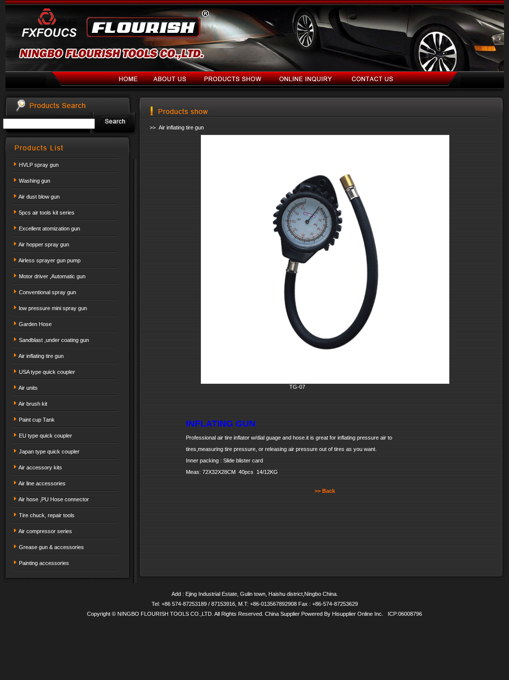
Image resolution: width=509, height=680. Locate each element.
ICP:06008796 (405, 614)
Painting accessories (44, 563)
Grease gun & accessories (51, 547)
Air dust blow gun (39, 197)
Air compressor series (45, 531)
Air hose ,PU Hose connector (53, 499)
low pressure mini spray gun (53, 308)
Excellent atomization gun (49, 228)
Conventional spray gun (47, 292)
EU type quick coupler (45, 436)
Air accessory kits (40, 467)
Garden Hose (35, 324)
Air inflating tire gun (41, 356)
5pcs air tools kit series (47, 213)
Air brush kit (32, 404)
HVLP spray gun (39, 165)
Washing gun (34, 181)
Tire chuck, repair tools (47, 515)
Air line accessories (42, 483)
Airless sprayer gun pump (49, 260)
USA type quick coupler (47, 372)
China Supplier (283, 614)
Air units (28, 388)
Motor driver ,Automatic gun (52, 276)
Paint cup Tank (37, 420)
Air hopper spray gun (43, 244)
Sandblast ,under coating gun (54, 340)
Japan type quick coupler (49, 451)
